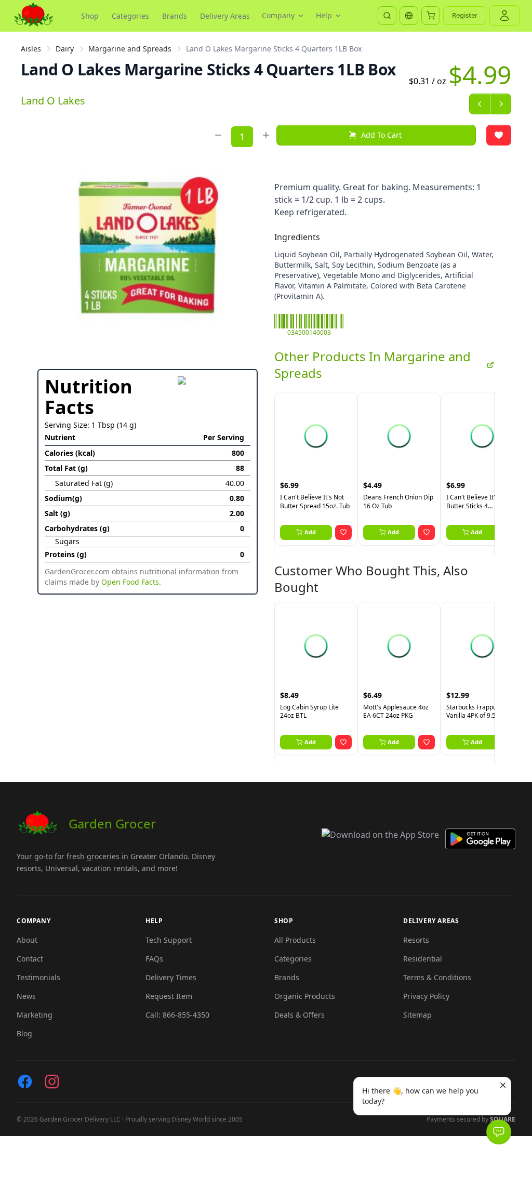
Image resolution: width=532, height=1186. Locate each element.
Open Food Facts (130, 582)
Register (464, 15)
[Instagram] (52, 1081)
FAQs (154, 959)
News (26, 996)
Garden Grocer (112, 823)
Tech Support (168, 940)
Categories (130, 16)
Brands (174, 16)
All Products (295, 940)
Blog (24, 1033)
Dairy (65, 49)
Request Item (168, 996)
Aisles (31, 49)
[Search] (387, 15)
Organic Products (304, 996)
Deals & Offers (299, 1015)
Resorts (416, 940)
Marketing (34, 1015)
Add (310, 532)
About (27, 940)
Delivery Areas (225, 16)
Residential (422, 959)
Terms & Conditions (437, 977)
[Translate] (409, 15)
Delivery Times (170, 977)
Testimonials (38, 977)
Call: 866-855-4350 (177, 1015)
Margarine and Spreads (129, 49)
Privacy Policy (426, 996)
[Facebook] (25, 1081)
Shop (90, 16)
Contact (30, 959)
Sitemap (417, 1015)
